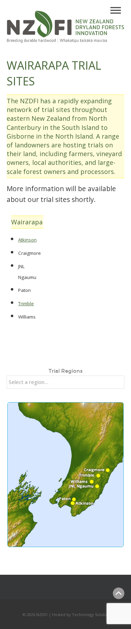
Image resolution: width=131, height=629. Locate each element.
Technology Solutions (92, 614)
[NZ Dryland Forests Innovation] (66, 41)
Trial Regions (66, 371)
